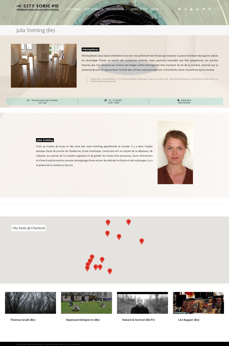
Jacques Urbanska (51, 344)
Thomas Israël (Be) (22, 320)
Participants (93, 9)
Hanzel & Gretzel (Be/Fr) (138, 320)
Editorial (74, 9)
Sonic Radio (139, 9)
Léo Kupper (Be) (188, 320)
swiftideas (76, 344)
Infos (155, 9)
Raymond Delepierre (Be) (83, 320)
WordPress (63, 344)
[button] (88, 265)
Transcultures (21, 344)
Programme (115, 9)
